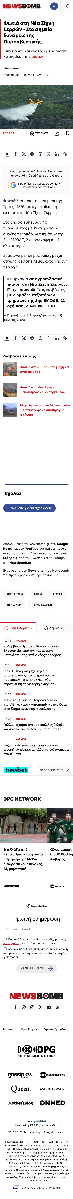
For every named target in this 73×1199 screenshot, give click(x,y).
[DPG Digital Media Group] (36, 1051)
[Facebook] (15, 1007)
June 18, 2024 (14, 320)
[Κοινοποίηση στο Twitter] (23, 154)
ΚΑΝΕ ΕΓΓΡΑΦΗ (32, 968)
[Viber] (24, 1007)
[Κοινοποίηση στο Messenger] (32, 154)
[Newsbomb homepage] (22, 6)
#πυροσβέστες (50, 289)
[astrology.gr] (52, 1089)
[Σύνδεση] (54, 6)
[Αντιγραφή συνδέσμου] (57, 133)
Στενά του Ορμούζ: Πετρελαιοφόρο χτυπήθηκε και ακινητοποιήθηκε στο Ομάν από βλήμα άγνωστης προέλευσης (35, 704)
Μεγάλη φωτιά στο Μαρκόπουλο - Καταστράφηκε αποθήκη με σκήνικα (45, 410)
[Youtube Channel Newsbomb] (49, 1007)
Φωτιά (9, 200)
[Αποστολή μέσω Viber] (40, 154)
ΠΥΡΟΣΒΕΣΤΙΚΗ (42, 604)
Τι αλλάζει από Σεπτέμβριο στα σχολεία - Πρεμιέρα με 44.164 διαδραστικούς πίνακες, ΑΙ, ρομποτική (23, 859)
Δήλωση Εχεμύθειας (55, 1029)
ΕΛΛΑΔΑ (8, 133)
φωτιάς (37, 56)
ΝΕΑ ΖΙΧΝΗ (14, 604)
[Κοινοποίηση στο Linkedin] (57, 154)
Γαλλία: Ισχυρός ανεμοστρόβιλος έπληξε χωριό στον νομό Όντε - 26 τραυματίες (34, 727)
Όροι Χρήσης (29, 1029)
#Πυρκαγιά (17, 279)
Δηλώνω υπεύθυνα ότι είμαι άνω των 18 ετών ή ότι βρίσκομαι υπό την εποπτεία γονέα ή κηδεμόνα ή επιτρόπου (35, 953)
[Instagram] (32, 1007)
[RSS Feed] (58, 1007)
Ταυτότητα (9, 1029)
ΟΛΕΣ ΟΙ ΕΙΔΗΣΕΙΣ (51, 770)
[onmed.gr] (52, 1103)
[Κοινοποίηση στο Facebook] (15, 154)
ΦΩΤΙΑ (38, 594)
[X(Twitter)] (41, 1007)
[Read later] (67, 133)
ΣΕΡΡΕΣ (57, 594)
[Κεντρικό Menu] (66, 6)
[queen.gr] (20, 1089)
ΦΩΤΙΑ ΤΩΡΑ (15, 594)
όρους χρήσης (12, 943)
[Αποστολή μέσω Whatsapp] (48, 154)
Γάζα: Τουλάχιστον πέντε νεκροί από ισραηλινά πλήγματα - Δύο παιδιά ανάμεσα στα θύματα (36, 749)
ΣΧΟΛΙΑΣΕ (41, 133)
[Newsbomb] (36, 997)
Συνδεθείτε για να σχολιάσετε (29, 508)
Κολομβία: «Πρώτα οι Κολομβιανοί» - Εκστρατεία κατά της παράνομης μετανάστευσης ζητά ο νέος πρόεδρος (32, 650)
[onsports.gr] (52, 1075)
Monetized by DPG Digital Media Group (36, 1125)
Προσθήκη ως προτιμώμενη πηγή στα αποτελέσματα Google (39, 185)
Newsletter (36, 570)
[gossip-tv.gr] (20, 1075)
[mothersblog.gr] (20, 1103)
